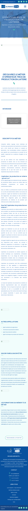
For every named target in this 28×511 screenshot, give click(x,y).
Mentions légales (14, 497)
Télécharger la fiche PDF (14, 437)
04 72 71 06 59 (15, 480)
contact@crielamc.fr (8, 2)
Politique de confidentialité (14, 499)
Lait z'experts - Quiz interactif (14, 487)
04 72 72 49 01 (15, 478)
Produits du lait (7, 506)
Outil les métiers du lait (14, 490)
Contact (14, 494)
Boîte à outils (14, 492)
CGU (14, 502)
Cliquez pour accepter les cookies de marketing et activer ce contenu (14, 121)
